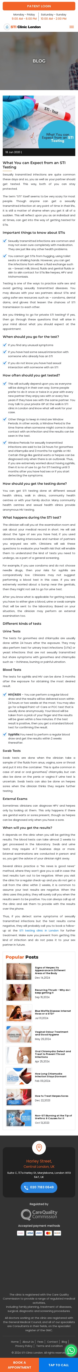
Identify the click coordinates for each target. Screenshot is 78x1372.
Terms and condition (49, 1346)
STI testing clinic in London (39, 930)
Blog (64, 1342)
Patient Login (39, 6)
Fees (40, 1342)
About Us (28, 1342)
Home (15, 1342)
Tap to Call (58, 1365)
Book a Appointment (19, 1365)
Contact (52, 1342)
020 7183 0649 (41, 1187)
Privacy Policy (23, 1346)
